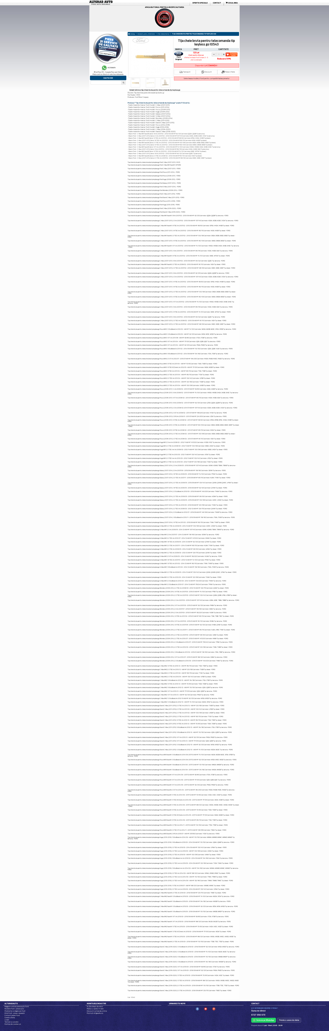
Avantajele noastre (96, 1003)
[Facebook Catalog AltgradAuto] (197, 1009)
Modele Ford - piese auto (14, 1009)
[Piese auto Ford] (113, 2)
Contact (217, 3)
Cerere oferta (9, 1018)
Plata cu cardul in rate (95, 1009)
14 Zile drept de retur (95, 1006)
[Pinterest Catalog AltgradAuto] (213, 1009)
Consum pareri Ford (12, 1015)
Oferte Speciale (200, 3)
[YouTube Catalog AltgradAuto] (205, 1009)
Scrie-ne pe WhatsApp (265, 1020)
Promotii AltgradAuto (95, 1013)
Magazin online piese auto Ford (16, 1006)
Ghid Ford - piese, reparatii (14, 1013)
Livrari (6, 1020)
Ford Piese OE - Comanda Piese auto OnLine (108, 72)
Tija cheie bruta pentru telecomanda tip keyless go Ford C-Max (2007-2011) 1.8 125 (154, 162)
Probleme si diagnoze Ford (14, 1011)
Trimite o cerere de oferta (289, 1020)
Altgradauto (11, 1003)
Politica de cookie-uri (12, 1024)
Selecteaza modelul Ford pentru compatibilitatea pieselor (206, 78)
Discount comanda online (97, 1011)
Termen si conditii (11, 1022)
